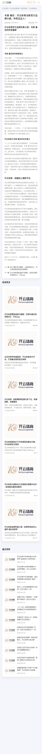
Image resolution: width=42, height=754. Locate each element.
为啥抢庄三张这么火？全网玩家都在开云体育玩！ (27, 618)
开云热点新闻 (14, 8)
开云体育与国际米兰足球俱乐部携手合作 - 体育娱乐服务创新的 (20, 485)
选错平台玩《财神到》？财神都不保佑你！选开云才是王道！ (27, 598)
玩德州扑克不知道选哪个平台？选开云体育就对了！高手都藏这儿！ (27, 628)
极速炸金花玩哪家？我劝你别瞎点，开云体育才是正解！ (27, 639)
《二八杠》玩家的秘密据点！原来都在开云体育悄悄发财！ (27, 608)
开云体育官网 (12, 257)
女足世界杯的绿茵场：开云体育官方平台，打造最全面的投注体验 (19, 358)
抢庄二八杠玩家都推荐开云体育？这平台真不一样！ (27, 588)
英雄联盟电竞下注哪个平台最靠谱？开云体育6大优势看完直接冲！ (27, 669)
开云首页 (5, 8)
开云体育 (7, 143)
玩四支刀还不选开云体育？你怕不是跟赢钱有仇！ (27, 649)
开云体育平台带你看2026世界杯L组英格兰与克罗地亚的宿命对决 (27, 558)
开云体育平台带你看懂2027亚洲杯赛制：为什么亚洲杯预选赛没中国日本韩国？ (27, 568)
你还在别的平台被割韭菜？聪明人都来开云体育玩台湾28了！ (27, 659)
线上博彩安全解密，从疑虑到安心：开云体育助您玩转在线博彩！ (24, 268)
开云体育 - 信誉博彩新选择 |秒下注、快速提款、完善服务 (20, 400)
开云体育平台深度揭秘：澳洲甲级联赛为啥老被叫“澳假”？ (27, 578)
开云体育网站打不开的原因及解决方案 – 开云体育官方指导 (20, 443)
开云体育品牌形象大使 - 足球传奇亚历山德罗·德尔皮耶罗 (20, 528)
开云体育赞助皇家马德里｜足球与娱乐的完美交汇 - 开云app (24, 274)
